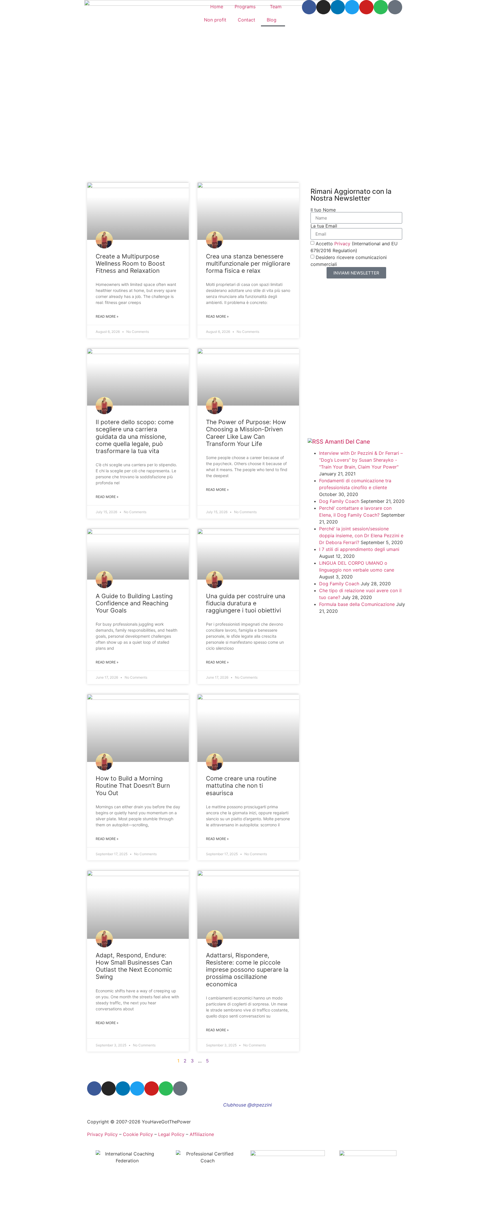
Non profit (215, 20)
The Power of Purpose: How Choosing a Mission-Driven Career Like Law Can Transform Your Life (246, 432)
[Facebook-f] (309, 7)
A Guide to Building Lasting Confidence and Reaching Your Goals (134, 603)
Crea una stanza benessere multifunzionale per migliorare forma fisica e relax (248, 263)
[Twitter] (352, 7)
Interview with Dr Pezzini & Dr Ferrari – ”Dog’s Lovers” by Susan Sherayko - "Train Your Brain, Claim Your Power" (361, 460)
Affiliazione (202, 1134)
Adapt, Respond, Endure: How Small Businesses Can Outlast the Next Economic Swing (134, 966)
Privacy (342, 243)
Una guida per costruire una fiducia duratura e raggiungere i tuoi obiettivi (245, 603)
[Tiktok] (395, 7)
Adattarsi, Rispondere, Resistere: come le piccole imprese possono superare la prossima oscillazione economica (247, 970)
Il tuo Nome (323, 210)
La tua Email (324, 226)
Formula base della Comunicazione (357, 604)
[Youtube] (366, 7)
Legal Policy (171, 1134)
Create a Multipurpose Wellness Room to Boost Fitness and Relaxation (130, 263)
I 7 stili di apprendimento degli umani (359, 549)
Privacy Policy (102, 1134)
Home (216, 6)
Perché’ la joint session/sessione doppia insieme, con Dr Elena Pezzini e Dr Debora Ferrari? (361, 535)
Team (276, 6)
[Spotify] (381, 7)
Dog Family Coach (339, 501)
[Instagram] (323, 7)
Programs (245, 6)
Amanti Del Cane (347, 441)
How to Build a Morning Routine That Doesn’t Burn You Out (133, 785)
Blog (271, 20)
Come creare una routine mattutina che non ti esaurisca (241, 785)
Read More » (107, 316)
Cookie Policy (138, 1134)
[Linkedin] (338, 7)
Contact (246, 20)
